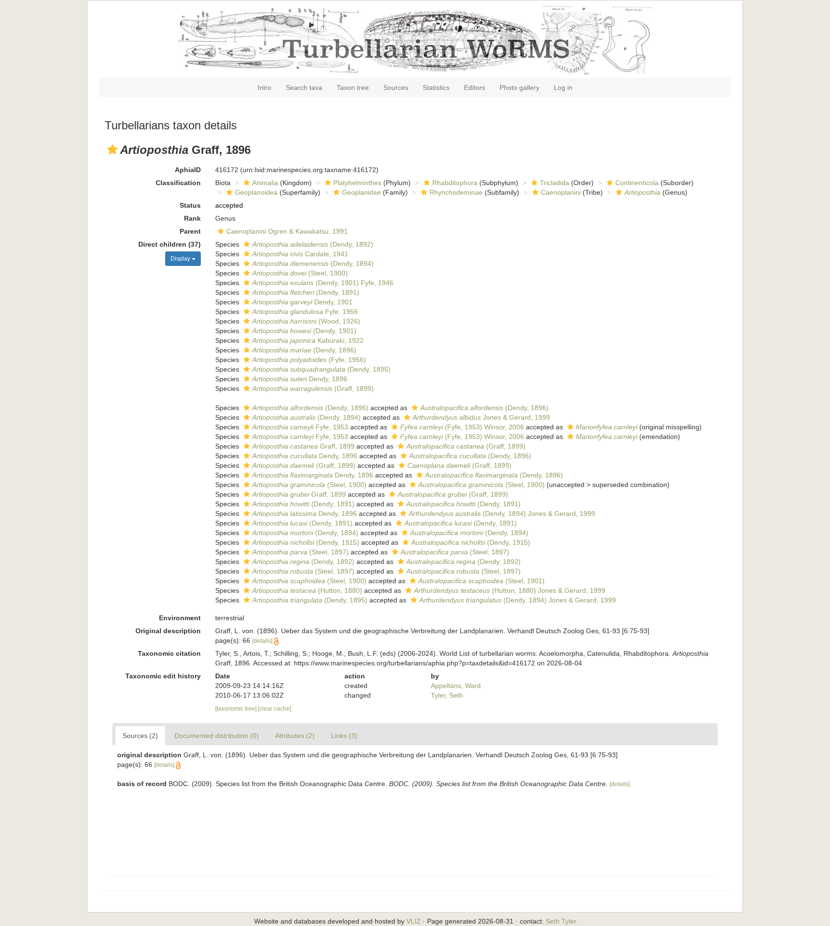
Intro (264, 87)
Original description (168, 631)
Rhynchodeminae (456, 192)
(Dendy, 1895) (321, 369)
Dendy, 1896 (299, 379)
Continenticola (637, 183)
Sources (395, 87)
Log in (563, 87)
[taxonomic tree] (236, 708)
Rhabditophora (454, 183)
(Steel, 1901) (481, 581)
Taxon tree (353, 87)
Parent (190, 231)
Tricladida (554, 183)
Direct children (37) (169, 244)
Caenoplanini (561, 192)
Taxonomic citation (169, 653)
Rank (192, 218)
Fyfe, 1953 (300, 427)
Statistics (436, 87)
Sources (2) (140, 735)
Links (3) (344, 735)
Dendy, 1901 (302, 302)
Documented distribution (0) (216, 735)
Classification (178, 183)
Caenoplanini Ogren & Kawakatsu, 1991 (287, 231)
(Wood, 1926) (306, 321)
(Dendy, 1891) (305, 292)
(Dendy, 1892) (312, 244)
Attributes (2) (295, 735)
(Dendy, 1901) (304, 331)
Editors (474, 87)
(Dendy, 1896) (304, 350)
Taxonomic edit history (163, 676)
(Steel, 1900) (300, 273)
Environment (180, 618)
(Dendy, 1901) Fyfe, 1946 (322, 283)
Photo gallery (519, 87)
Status (190, 205)
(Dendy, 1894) (313, 263)
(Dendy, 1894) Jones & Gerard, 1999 (502, 513)
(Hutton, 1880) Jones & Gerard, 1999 (509, 590)
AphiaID (188, 170)
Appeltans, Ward (456, 685)
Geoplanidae (361, 192)
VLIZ (413, 921)
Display (181, 258)
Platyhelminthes (357, 183)
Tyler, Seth (447, 695)
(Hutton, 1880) (307, 590)
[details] (262, 641)
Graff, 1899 (303, 446)
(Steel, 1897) (300, 552)
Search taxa (304, 87)
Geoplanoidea (256, 192)
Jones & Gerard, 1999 (481, 417)
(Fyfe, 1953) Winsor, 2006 (462, 427)
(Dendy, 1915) (305, 542)
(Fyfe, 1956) (309, 359)
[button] (112, 149)
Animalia (265, 183)
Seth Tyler (561, 921)
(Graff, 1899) (313, 388)
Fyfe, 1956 (305, 311)
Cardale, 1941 (300, 254)
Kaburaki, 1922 (308, 340)
